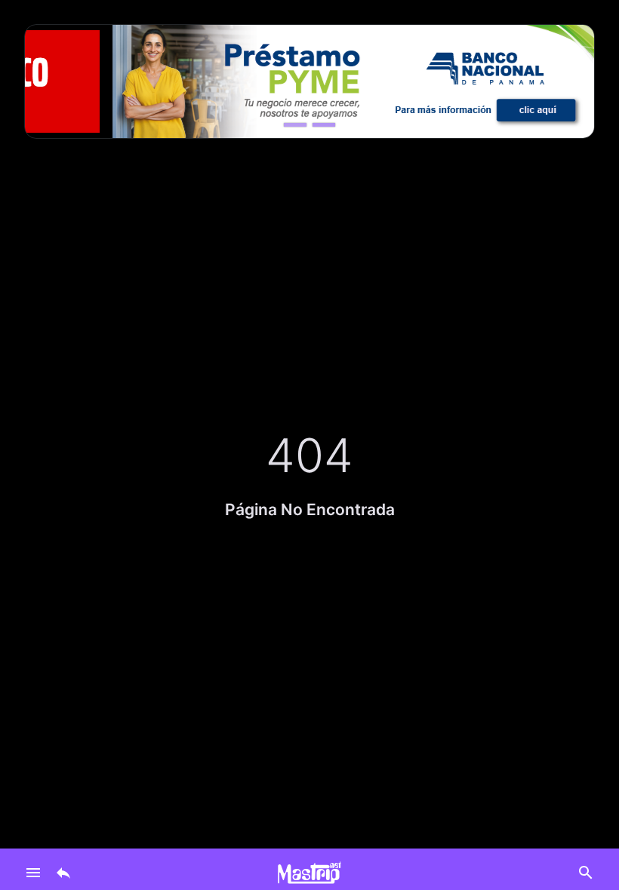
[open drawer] (33, 873)
